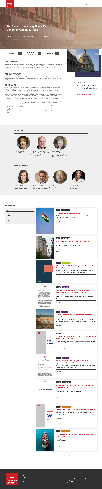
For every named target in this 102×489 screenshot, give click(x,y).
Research (58, 262)
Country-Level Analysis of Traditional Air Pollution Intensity (75, 410)
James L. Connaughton (39, 151)
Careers (24, 479)
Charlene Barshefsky (20, 151)
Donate (93, 4)
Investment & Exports (66, 210)
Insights (58, 210)
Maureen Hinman (19, 185)
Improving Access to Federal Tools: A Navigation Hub (74, 241)
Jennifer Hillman (56, 151)
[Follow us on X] (68, 481)
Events (24, 477)
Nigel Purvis (55, 185)
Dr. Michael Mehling (38, 185)
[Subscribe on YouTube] (71, 481)
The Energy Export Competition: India (68, 213)
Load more (67, 455)
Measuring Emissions (66, 406)
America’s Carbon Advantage (75, 4)
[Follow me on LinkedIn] (75, 481)
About (24, 475)
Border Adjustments (66, 262)
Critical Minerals (65, 287)
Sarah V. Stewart (74, 185)
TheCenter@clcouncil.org (88, 88)
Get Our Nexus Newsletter (84, 94)
